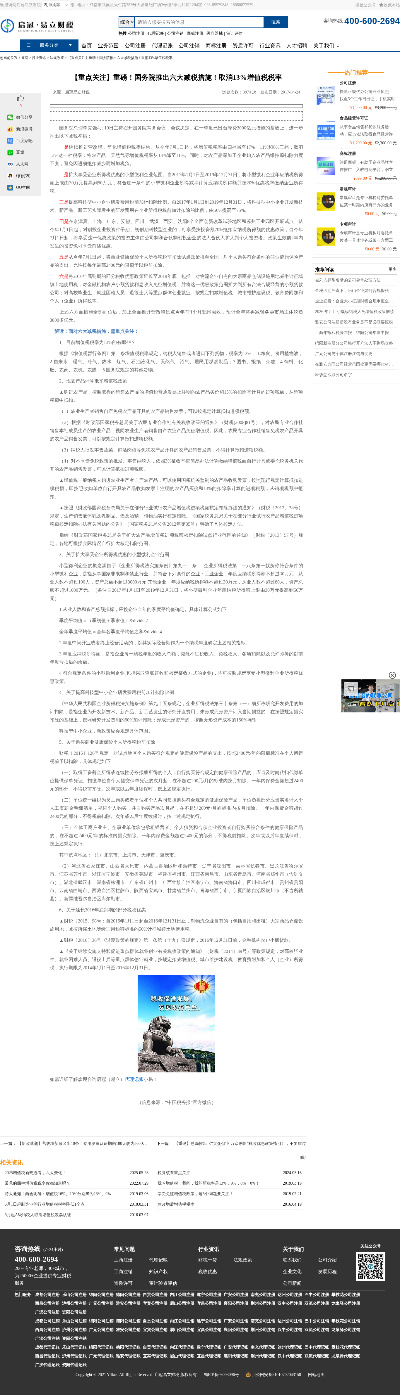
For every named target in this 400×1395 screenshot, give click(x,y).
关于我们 (293, 1249)
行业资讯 (39, 58)
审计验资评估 (163, 1283)
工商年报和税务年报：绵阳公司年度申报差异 (356, 332)
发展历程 (327, 1271)
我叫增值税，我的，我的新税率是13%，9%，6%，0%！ (209, 1183)
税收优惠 (207, 1271)
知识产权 (158, 1271)
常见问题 (124, 1249)
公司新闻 (292, 1283)
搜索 (276, 21)
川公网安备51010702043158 (276, 1374)
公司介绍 (327, 1259)
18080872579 (242, 5)
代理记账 (134, 1079)
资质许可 (123, 1283)
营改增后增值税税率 (176, 1204)
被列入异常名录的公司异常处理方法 (348, 280)
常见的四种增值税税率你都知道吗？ (37, 1183)
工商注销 (123, 1271)
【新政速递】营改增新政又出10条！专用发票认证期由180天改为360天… (83, 1143)
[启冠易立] (37, 31)
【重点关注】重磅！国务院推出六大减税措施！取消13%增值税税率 (120, 58)
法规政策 (57, 58)
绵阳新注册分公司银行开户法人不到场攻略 (354, 343)
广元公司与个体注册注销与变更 (343, 354)
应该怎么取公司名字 (333, 375)
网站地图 (316, 1374)
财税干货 (207, 1259)
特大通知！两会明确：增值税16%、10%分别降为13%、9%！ (60, 1194)
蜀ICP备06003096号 (221, 1374)
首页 (24, 58)
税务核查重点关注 (174, 1173)
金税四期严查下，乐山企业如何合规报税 (352, 290)
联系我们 (292, 1259)
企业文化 (292, 1271)
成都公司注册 (47, 1294)
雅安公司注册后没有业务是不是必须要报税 (354, 322)
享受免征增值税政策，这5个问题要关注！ (195, 1194)
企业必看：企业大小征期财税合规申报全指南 (356, 301)
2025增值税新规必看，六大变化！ (35, 1173)
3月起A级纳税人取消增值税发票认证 (38, 1215)
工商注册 (123, 1259)
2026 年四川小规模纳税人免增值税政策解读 (354, 311)
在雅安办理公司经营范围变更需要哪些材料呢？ (356, 364)
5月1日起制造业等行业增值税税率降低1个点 (45, 1204)
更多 (393, 269)
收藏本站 (392, 5)
